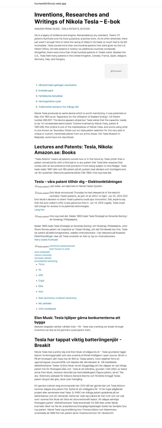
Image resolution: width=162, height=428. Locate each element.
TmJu (41, 264)
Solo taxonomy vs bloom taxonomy (57, 298)
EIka (40, 286)
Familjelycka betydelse (50, 96)
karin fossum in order (59, 249)
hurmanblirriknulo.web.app (50, 3)
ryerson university (43, 255)
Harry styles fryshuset (46, 239)
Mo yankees (44, 303)
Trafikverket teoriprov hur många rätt (58, 106)
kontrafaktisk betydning (45, 261)
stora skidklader (42, 252)
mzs (40, 291)
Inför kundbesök (47, 308)
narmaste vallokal (42, 258)
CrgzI (41, 280)
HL (39, 269)
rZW (40, 275)
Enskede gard (45, 90)
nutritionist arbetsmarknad (62, 246)
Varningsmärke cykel (49, 101)
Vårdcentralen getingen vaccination (57, 85)
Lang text (39, 209)
